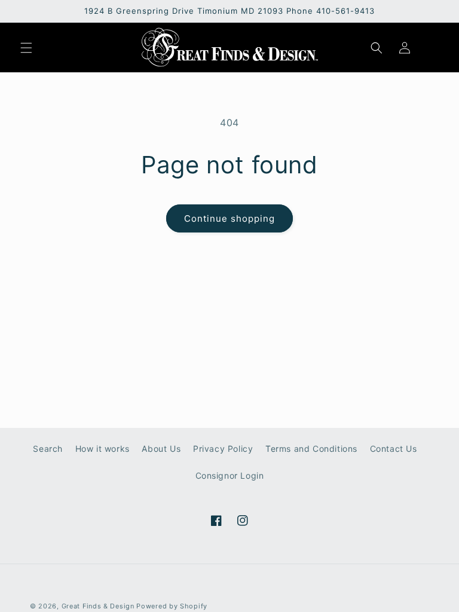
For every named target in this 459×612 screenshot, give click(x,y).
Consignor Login (229, 475)
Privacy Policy (223, 448)
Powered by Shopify (171, 606)
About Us (161, 448)
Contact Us (393, 448)
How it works (102, 448)
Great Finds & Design (98, 606)
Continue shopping (229, 218)
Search (48, 448)
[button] (26, 48)
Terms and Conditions (311, 448)
